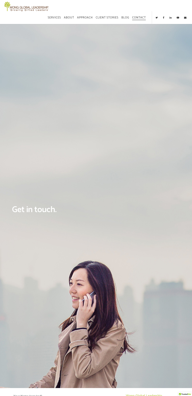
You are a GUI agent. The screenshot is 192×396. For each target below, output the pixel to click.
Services (54, 17)
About (69, 17)
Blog (125, 17)
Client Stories (107, 17)
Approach (85, 17)
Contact (139, 17)
